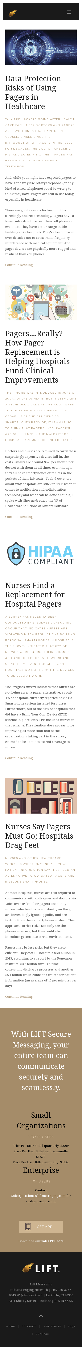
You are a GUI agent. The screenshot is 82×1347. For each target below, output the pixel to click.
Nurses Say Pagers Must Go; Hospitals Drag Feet (39, 835)
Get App (45, 1227)
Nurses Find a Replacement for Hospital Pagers (35, 594)
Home (10, 1326)
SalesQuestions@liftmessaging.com (38, 1195)
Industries (52, 1326)
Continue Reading (19, 265)
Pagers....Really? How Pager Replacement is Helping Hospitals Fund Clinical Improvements (37, 356)
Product (29, 1326)
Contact (43, 1333)
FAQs (72, 1326)
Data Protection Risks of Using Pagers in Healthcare (33, 92)
